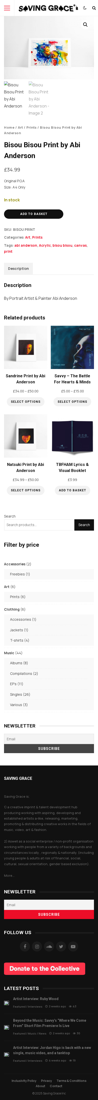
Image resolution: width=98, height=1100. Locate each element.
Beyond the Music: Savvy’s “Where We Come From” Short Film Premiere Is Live (6, 1027)
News (42, 1033)
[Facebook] (25, 946)
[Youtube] (73, 946)
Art (20, 127)
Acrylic (45, 245)
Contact (56, 1086)
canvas (80, 245)
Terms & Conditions (71, 1081)
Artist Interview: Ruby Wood (6, 1003)
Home (9, 127)
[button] (85, 24)
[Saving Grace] (47, 9)
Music (32, 1033)
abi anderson (25, 245)
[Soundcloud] (49, 946)
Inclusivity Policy (24, 1081)
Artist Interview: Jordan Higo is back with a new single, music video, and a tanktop (6, 1054)
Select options (25, 402)
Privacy (46, 1081)
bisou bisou (62, 245)
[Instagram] (37, 946)
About (40, 1086)
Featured (19, 1006)
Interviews (35, 1006)
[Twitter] (61, 946)
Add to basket (33, 214)
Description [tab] (18, 268)
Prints (31, 127)
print (8, 251)
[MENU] (7, 8)
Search (10, 516)
